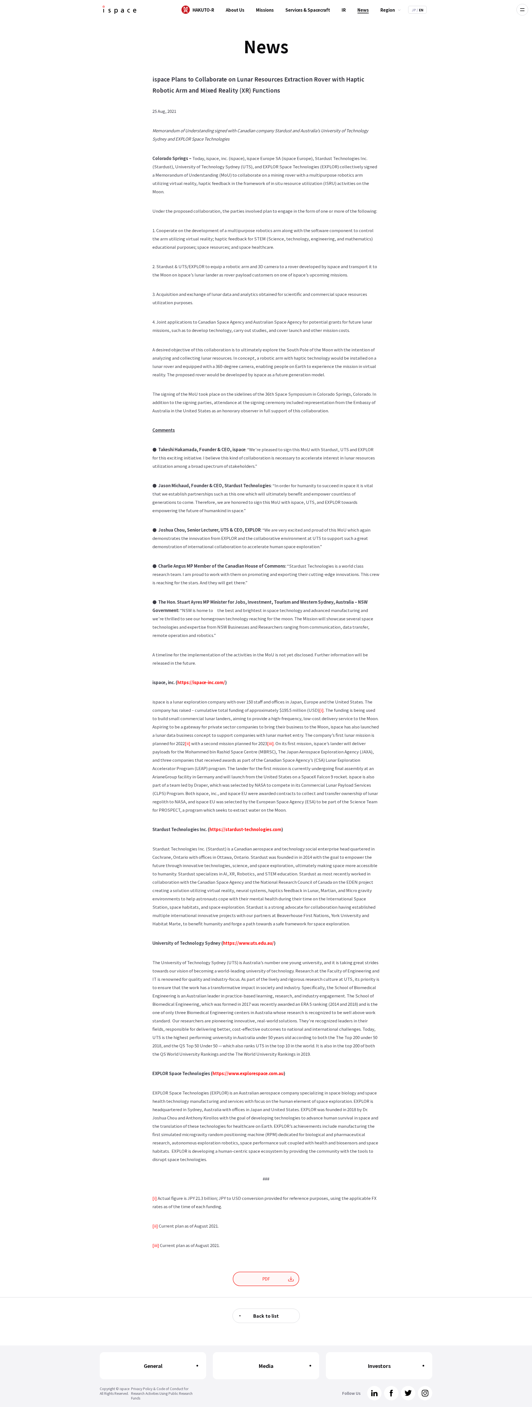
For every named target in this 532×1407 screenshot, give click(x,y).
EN (420, 9)
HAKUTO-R (203, 10)
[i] (321, 710)
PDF (266, 1279)
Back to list (266, 1315)
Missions (265, 10)
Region (387, 10)
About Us (235, 10)
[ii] (187, 743)
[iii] (270, 743)
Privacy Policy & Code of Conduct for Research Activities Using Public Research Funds (162, 1393)
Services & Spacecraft (307, 10)
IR (344, 10)
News (363, 10)
